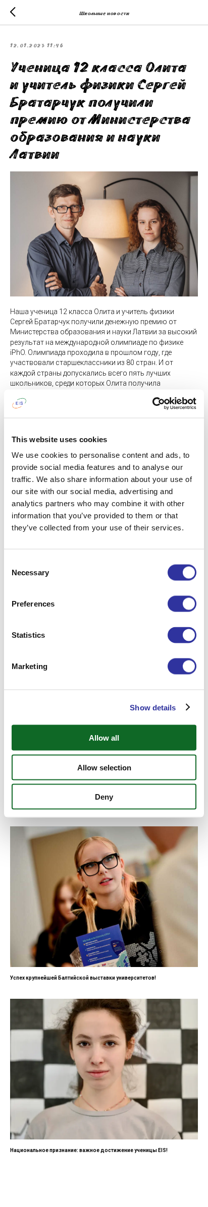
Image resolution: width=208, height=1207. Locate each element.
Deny (104, 797)
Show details (153, 707)
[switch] (182, 604)
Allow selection (104, 767)
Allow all (104, 738)
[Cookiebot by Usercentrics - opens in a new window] (152, 403)
